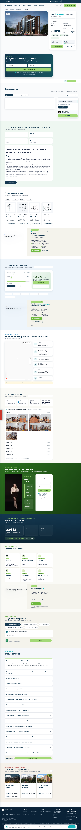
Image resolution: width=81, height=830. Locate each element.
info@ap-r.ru (69, 814)
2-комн (22, 199)
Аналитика (42, 5)
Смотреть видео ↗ (40, 395)
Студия (8, 199)
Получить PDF (36, 250)
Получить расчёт (37, 318)
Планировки (16, 80)
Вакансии (55, 815)
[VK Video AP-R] (53, 1)
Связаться (69, 46)
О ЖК (6, 80)
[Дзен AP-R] (55, 1)
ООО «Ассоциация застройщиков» (57, 812)
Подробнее (29, 827)
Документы (22, 80)
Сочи (24, 812)
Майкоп (24, 816)
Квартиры (10, 80)
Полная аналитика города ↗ (46, 522)
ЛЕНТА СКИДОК (1, 415)
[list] (29, 786)
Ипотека (29, 5)
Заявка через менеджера (41, 286)
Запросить (40, 640)
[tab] (9, 95)
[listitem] (12, 786)
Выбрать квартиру (57, 46)
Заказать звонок (71, 80)
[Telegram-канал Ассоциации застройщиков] (3, 824)
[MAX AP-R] (57, 1)
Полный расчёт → (41, 282)
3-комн (30, 199)
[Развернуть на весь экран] (45, 13)
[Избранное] (61, 5)
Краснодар (12, 9)
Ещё (44, 80)
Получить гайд (36, 603)
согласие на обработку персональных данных (26, 72)
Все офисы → (69, 819)
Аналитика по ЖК (38, 80)
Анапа (32, 812)
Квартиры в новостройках (45, 811)
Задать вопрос (45, 250)
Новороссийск (34, 811)
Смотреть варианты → (11, 223)
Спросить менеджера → (33, 758)
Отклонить (63, 826)
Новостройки (17, 5)
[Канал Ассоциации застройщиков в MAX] (6, 824)
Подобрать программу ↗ (43, 266)
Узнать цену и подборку (28, 69)
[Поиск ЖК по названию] (56, 5)
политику (41, 72)
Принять (72, 826)
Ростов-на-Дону (26, 814)
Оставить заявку (27, 507)
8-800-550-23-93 (71, 811)
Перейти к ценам (71, 5)
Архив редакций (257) (11, 635)
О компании (34, 5)
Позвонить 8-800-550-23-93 (29, 502)
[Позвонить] (65, 81)
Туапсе (32, 814)
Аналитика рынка (44, 816)
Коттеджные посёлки (44, 812)
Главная (6, 9)
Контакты (55, 817)
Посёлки (24, 5)
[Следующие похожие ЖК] (51, 771)
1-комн (15, 199)
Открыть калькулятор (37, 321)
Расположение (30, 80)
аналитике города (29, 538)
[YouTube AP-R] (51, 1)
